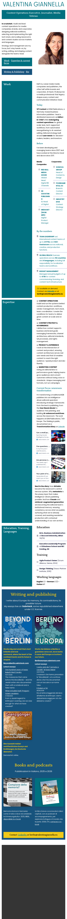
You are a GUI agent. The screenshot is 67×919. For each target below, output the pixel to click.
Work (6, 61)
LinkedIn (50, 291)
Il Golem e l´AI (42, 688)
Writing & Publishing (14, 72)
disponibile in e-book (12, 819)
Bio (27, 72)
